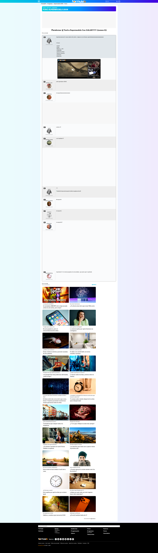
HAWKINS (49, 94)
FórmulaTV (43, 3)
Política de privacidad (55, 543)
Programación (75, 531)
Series (56, 528)
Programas (50, 3)
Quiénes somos (41, 543)
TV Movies (57, 533)
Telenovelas (90, 534)
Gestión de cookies (73, 543)
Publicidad (80, 543)
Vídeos (73, 533)
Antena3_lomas (49, 139)
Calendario (57, 530)
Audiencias (74, 528)
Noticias (40, 531)
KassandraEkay (49, 273)
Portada (40, 528)
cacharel (49, 212)
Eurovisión (89, 532)
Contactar (85, 543)
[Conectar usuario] (119, 1)
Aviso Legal (47, 543)
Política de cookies (64, 543)
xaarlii (49, 38)
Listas (56, 531)
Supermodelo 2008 (58, 3)
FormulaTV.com (41, 545)
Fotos (89, 528)
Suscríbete (106, 533)
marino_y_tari (49, 82)
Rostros (105, 528)
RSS (88, 543)
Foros (65, 3)
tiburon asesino (49, 200)
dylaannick (49, 223)
